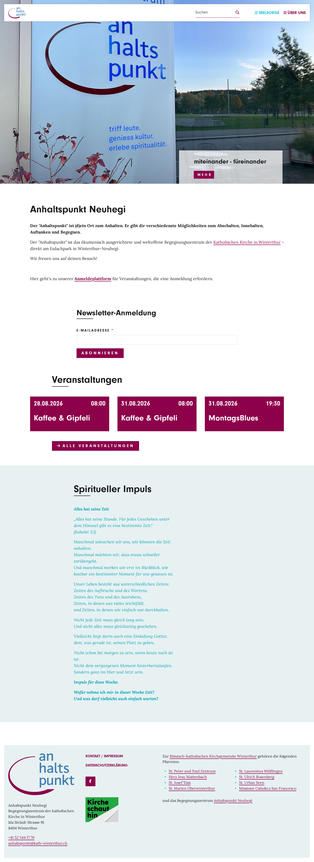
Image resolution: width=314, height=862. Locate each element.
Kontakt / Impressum (104, 756)
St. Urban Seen (251, 782)
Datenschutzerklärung (107, 765)
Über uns (297, 12)
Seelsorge (269, 12)
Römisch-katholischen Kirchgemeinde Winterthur (213, 756)
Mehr (204, 175)
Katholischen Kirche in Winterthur (247, 242)
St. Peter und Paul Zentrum (192, 771)
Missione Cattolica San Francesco (267, 788)
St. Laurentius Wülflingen (261, 771)
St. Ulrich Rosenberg (256, 777)
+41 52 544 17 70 (21, 837)
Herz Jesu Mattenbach (188, 777)
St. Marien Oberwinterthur (192, 788)
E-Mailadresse (93, 330)
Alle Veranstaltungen (97, 445)
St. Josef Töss (180, 782)
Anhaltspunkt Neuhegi (233, 800)
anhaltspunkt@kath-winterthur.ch (37, 843)
